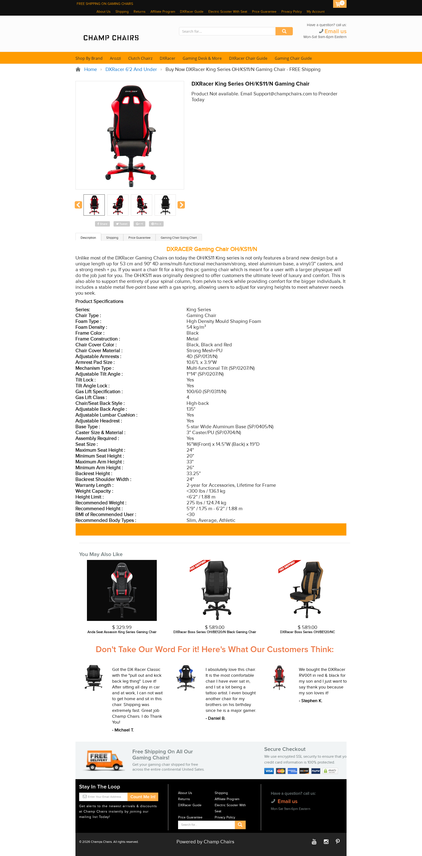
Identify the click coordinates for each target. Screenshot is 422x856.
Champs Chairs (101, 842)
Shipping (122, 12)
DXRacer (167, 58)
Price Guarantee (264, 12)
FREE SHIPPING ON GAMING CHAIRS (105, 4)
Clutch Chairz (140, 58)
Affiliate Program (162, 12)
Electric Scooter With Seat (227, 12)
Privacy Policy (291, 12)
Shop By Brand (89, 58)
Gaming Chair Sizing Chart (179, 238)
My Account (316, 12)
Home (89, 69)
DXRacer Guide (191, 12)
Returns (140, 12)
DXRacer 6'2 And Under (131, 69)
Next (181, 205)
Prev (78, 205)
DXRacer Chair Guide (248, 58)
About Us (103, 12)
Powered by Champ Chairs (205, 842)
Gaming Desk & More (202, 58)
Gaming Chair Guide (293, 58)
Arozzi (115, 58)
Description (88, 238)
